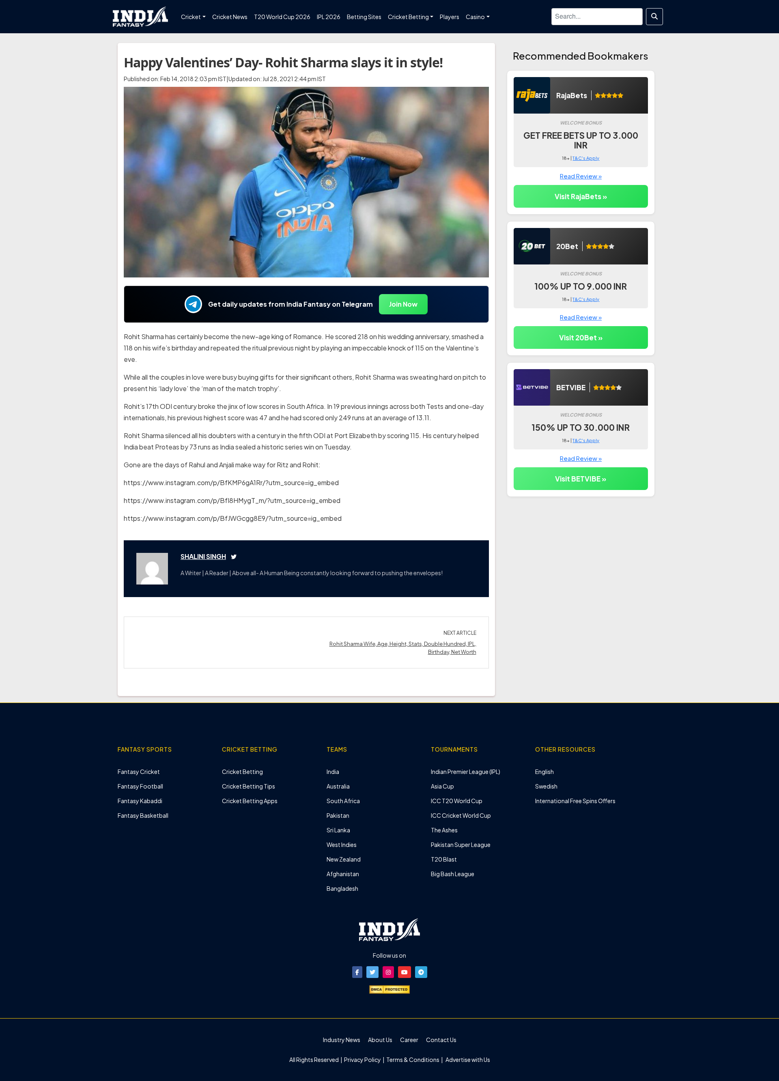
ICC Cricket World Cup (461, 815)
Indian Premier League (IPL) (465, 771)
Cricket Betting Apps (250, 800)
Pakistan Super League (461, 844)
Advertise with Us (467, 1059)
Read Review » (581, 176)
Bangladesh (342, 888)
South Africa (343, 800)
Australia (338, 786)
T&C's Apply (585, 158)
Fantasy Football (140, 786)
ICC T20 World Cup (456, 800)
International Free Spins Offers (575, 800)
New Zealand (344, 859)
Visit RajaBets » (581, 196)
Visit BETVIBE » (580, 478)
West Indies (342, 844)
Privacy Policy (363, 1059)
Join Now (403, 304)
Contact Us (441, 1039)
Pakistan (338, 815)
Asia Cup (442, 786)
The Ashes (444, 830)
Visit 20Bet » (581, 337)
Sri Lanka (338, 830)
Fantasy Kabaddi (140, 800)
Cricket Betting (242, 771)
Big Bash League (452, 873)
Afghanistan (343, 873)
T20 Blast (444, 859)
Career (409, 1039)
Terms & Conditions (412, 1059)
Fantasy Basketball (143, 815)
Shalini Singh (203, 556)
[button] (357, 972)
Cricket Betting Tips (248, 786)
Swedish (546, 786)
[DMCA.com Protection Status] (389, 988)
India (333, 771)
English (544, 771)
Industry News (341, 1039)
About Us (380, 1039)
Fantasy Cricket (139, 771)
